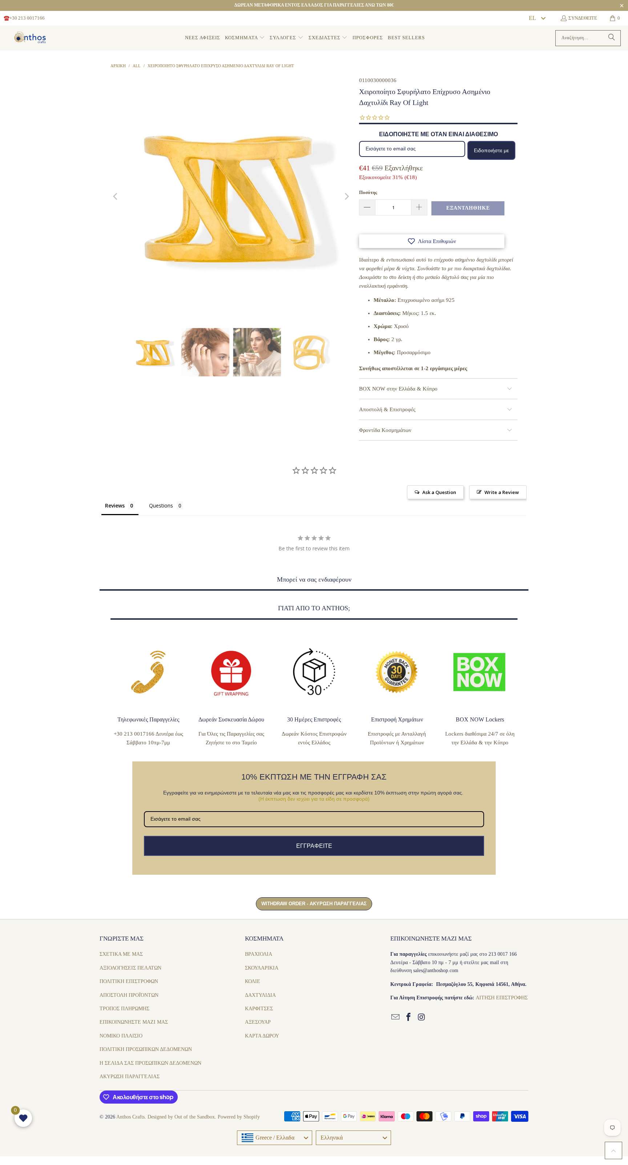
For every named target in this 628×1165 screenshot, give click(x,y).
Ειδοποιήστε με (491, 150)
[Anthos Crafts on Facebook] (408, 1017)
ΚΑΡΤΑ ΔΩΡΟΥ (262, 1036)
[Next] (346, 196)
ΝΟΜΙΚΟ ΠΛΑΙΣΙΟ (121, 1036)
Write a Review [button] (501, 492)
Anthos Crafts (130, 1117)
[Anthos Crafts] (31, 38)
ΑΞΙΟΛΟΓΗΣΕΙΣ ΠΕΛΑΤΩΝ (130, 968)
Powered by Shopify (239, 1117)
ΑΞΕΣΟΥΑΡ (258, 1022)
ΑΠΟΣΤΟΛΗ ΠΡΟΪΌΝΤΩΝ (129, 995)
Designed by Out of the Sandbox (181, 1117)
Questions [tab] (161, 505)
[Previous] (116, 196)
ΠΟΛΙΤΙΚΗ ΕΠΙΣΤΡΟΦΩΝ (129, 981)
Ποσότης (368, 192)
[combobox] (536, 18)
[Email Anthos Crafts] (395, 1017)
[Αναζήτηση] (612, 38)
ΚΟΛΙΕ (252, 981)
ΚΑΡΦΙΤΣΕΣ (259, 1008)
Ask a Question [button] (439, 492)
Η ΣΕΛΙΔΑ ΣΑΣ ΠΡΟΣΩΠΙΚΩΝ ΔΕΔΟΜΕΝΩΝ (150, 1063)
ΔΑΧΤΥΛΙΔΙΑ (260, 995)
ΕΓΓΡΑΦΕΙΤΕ (314, 846)
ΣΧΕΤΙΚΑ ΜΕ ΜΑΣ (121, 954)
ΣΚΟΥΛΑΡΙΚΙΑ (261, 968)
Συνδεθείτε (582, 18)
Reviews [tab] (115, 505)
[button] (245, 38)
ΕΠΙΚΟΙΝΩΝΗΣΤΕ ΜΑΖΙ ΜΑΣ (134, 1022)
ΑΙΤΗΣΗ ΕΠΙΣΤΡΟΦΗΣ (502, 997)
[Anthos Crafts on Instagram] (421, 1017)
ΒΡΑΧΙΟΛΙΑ (258, 954)
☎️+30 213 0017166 (24, 18)
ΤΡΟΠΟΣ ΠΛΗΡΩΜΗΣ (124, 1008)
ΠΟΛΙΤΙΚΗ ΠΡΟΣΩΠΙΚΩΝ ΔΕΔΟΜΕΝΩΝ (146, 1049)
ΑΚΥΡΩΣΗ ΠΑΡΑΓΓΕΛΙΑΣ (130, 1076)
